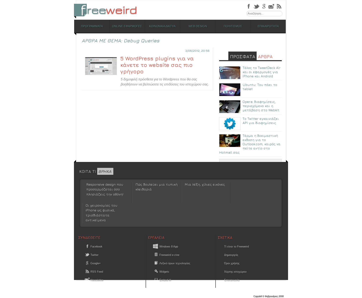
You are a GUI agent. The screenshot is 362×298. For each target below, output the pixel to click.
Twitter (94, 255)
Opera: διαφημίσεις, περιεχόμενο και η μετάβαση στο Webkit (261, 106)
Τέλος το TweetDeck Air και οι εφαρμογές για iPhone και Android (262, 72)
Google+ (95, 263)
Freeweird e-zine (169, 255)
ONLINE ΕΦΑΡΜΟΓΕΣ (127, 26)
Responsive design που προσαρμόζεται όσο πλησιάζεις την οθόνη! (104, 189)
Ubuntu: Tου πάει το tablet (260, 87)
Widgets (164, 271)
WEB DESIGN (198, 26)
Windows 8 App (168, 246)
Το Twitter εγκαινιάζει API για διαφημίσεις (261, 121)
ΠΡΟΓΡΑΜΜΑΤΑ (92, 26)
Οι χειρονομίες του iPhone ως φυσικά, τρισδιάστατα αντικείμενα (101, 212)
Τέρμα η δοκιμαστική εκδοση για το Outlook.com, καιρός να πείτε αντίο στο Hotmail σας (250, 144)
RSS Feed (96, 271)
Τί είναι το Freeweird (236, 246)
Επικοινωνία (231, 280)
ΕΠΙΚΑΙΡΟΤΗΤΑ (268, 26)
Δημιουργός (231, 255)
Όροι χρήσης (231, 263)
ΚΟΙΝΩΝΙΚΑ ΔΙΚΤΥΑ (162, 26)
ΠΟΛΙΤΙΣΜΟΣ (233, 26)
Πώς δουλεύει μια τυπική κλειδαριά (157, 187)
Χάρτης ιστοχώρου (235, 271)
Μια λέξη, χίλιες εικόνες (205, 184)
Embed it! (165, 280)
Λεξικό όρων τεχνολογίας (174, 263)
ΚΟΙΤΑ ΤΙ (95, 171)
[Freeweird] (107, 10)
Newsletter (96, 280)
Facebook (96, 246)
